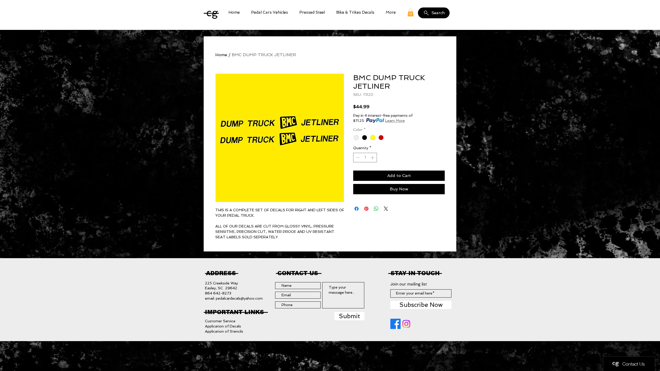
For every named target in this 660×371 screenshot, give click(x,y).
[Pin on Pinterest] (366, 209)
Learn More (395, 121)
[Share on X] (386, 209)
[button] (269, 12)
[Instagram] (406, 324)
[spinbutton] (365, 157)
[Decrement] (357, 157)
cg (212, 12)
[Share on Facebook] (356, 209)
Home (221, 54)
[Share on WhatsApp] (376, 209)
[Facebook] (395, 324)
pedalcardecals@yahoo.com (239, 298)
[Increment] (373, 157)
